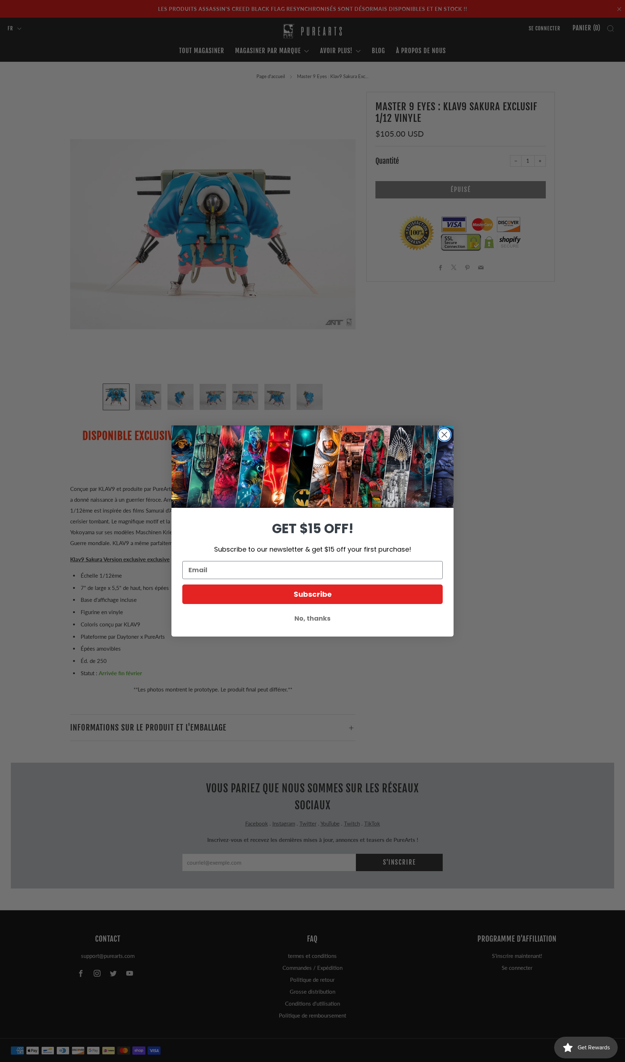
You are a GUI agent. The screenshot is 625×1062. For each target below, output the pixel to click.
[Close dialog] (444, 434)
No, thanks (312, 618)
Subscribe (313, 594)
